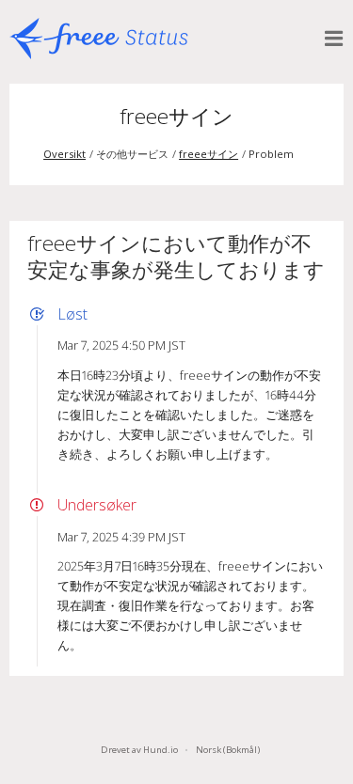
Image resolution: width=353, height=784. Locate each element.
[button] (334, 39)
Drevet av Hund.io (139, 750)
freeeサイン (176, 116)
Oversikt (64, 154)
